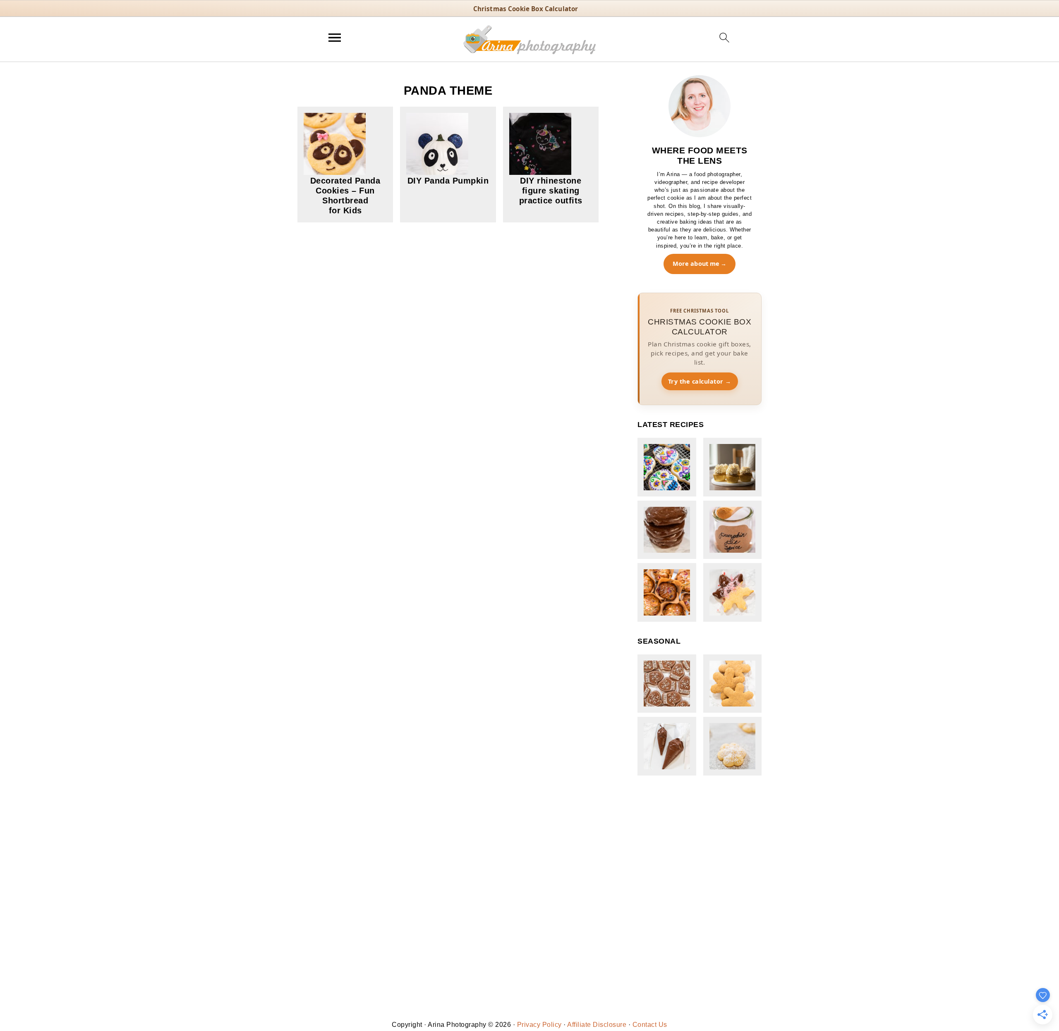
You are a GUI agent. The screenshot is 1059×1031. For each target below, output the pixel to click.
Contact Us (650, 1024)
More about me (696, 263)
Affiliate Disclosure (596, 1024)
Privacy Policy (539, 1024)
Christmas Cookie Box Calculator (525, 9)
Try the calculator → (699, 381)
